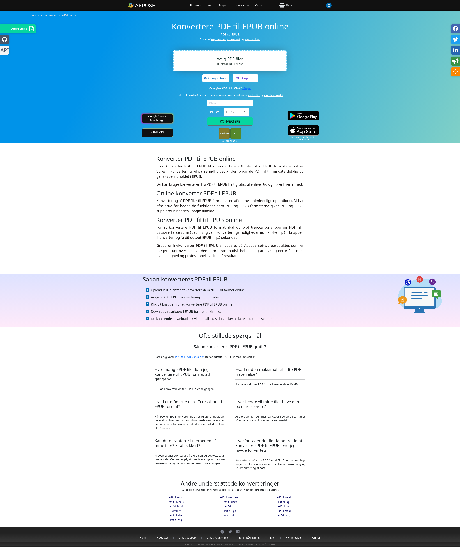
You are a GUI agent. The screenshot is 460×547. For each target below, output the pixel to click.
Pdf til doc (284, 506)
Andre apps (19, 29)
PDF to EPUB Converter (189, 357)
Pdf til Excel (284, 497)
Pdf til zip (230, 515)
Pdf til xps (230, 511)
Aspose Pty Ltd (193, 544)
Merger (246, 88)
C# (235, 133)
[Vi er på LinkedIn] (237, 530)
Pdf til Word (176, 497)
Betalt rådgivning (249, 537)
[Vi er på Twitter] (230, 530)
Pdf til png (284, 515)
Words (35, 15)
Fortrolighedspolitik (273, 95)
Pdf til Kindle (176, 502)
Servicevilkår (254, 95)
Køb (210, 5)
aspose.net (233, 39)
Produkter (195, 5)
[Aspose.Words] (152, 5)
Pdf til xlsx (176, 515)
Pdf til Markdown (230, 497)
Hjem (143, 537)
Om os (259, 5)
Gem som (215, 111)
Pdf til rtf (176, 511)
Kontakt (272, 544)
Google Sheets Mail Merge (157, 118)
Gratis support (187, 537)
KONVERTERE (230, 121)
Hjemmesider (241, 5)
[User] (321, 5)
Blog (272, 537)
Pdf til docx (230, 502)
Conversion (50, 15)
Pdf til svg (176, 520)
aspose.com (218, 39)
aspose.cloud (252, 39)
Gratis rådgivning (217, 537)
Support (222, 5)
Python (224, 133)
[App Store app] (303, 130)
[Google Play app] (303, 116)
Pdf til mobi (284, 511)
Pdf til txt (230, 506)
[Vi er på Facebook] (222, 530)
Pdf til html (176, 506)
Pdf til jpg (284, 502)
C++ (4, 50)
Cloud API (157, 132)
